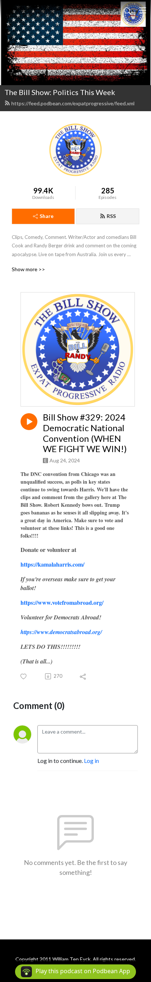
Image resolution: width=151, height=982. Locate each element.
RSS (111, 216)
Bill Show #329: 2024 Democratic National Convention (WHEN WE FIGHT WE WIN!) (85, 433)
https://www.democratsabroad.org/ (61, 632)
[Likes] (24, 676)
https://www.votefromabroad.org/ (62, 602)
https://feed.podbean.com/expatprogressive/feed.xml (73, 103)
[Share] (83, 676)
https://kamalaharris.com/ (52, 564)
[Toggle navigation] (142, 10)
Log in (91, 760)
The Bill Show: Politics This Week (59, 92)
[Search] (127, 10)
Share (47, 216)
